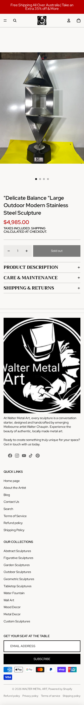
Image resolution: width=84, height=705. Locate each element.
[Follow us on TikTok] (31, 456)
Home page (12, 481)
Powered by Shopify (60, 689)
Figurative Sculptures (18, 558)
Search (8, 509)
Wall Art (9, 600)
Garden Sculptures (17, 565)
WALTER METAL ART (34, 689)
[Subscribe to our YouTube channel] (24, 456)
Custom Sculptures (17, 621)
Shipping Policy (14, 530)
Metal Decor (12, 614)
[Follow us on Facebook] (10, 456)
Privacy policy (30, 696)
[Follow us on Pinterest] (38, 456)
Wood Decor (12, 607)
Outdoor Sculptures (17, 572)
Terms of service (50, 696)
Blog (7, 495)
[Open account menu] (69, 20)
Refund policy (13, 523)
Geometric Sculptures (19, 579)
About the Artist (15, 488)
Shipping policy (71, 696)
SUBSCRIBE (42, 659)
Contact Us (11, 502)
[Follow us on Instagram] (17, 456)
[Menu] (5, 20)
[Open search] (15, 20)
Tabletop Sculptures (17, 586)
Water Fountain (14, 593)
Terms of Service (15, 516)
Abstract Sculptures (17, 551)
